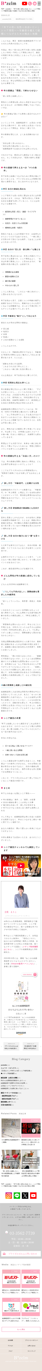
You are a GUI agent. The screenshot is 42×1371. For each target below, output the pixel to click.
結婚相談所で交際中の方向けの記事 (13, 1083)
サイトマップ (31, 1351)
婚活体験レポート (7, 1102)
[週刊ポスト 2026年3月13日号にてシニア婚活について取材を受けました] (30, 1279)
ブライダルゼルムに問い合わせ (22, 1254)
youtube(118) (6, 19)
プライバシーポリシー (31, 1340)
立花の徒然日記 (6, 1105)
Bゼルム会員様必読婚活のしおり (12, 1080)
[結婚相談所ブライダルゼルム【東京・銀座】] (8, 3)
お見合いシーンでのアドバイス (11, 1086)
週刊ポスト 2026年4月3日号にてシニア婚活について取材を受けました (11, 1291)
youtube (4, 1065)
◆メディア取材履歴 (7, 1073)
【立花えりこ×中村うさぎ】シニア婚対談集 (15, 1071)
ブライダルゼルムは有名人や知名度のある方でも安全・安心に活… (11, 1047)
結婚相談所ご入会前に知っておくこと (13, 1088)
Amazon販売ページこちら (22, 964)
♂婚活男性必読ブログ (8, 1096)
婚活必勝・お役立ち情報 (9, 1078)
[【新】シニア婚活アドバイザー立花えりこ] (33, 1195)
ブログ (10, 1351)
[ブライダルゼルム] (21, 1357)
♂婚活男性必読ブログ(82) (23, 19)
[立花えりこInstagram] (8, 1195)
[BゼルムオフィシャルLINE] (17, 1195)
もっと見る (21, 1329)
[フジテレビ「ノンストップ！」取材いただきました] (30, 1307)
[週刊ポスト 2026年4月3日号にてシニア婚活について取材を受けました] (11, 1279)
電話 (30, 3)
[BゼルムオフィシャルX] (25, 1195)
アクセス (10, 1345)
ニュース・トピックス (8, 1068)
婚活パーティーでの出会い (10, 1093)
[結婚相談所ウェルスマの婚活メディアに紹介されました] (11, 1307)
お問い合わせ (35, 3)
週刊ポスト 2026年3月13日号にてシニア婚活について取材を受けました (30, 1291)
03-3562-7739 (22, 1233)
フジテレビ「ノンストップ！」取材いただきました (30, 1319)
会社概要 (10, 1340)
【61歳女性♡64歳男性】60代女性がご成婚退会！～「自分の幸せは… (31, 1047)
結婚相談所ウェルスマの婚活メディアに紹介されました (11, 1319)
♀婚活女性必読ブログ (8, 1099)
